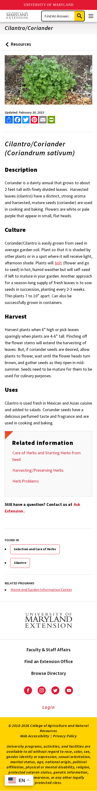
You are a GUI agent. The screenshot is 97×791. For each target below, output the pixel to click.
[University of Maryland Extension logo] (17, 16)
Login (48, 707)
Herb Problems (25, 481)
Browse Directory (48, 673)
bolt (58, 263)
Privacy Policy (65, 736)
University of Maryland (48, 5)
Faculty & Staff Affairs (48, 649)
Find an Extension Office (48, 661)
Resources (17, 45)
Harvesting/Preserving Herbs (38, 470)
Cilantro (20, 563)
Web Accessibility (34, 736)
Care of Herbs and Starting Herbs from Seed (46, 456)
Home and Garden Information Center (41, 589)
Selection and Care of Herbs (35, 549)
